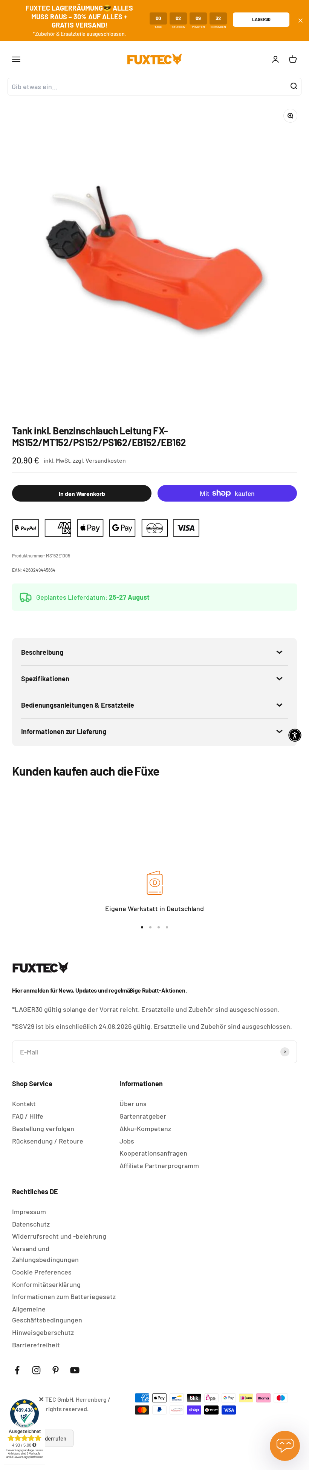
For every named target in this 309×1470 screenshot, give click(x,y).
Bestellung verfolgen (43, 1128)
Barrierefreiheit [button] (36, 1345)
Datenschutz (31, 1224)
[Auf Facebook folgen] (17, 1370)
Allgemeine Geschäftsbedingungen (47, 1314)
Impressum (29, 1211)
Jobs (126, 1141)
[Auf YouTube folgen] (75, 1370)
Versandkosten (106, 460)
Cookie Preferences (42, 1272)
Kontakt (24, 1103)
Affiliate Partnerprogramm (159, 1165)
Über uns (133, 1103)
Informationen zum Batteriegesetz (64, 1296)
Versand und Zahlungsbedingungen (45, 1254)
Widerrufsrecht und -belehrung (59, 1236)
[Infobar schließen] (300, 20)
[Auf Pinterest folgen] (55, 1370)
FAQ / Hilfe (27, 1116)
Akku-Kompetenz (145, 1128)
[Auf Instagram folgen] (36, 1370)
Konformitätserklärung (46, 1284)
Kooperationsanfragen (153, 1153)
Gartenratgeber (142, 1116)
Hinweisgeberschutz (43, 1332)
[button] (294, 735)
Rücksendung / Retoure (47, 1141)
